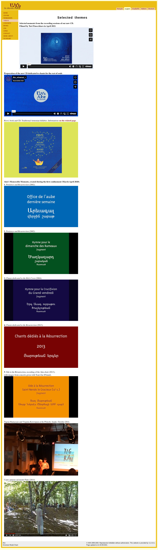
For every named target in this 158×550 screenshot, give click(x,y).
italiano (143, 9)
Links (5, 31)
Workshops (7, 18)
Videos (6, 20)
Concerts (7, 23)
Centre (6, 15)
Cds (4, 28)
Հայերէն (135, 9)
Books (5, 26)
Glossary (7, 38)
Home (5, 13)
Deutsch (151, 9)
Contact (6, 33)
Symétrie (152, 543)
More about (8, 36)
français (120, 9)
